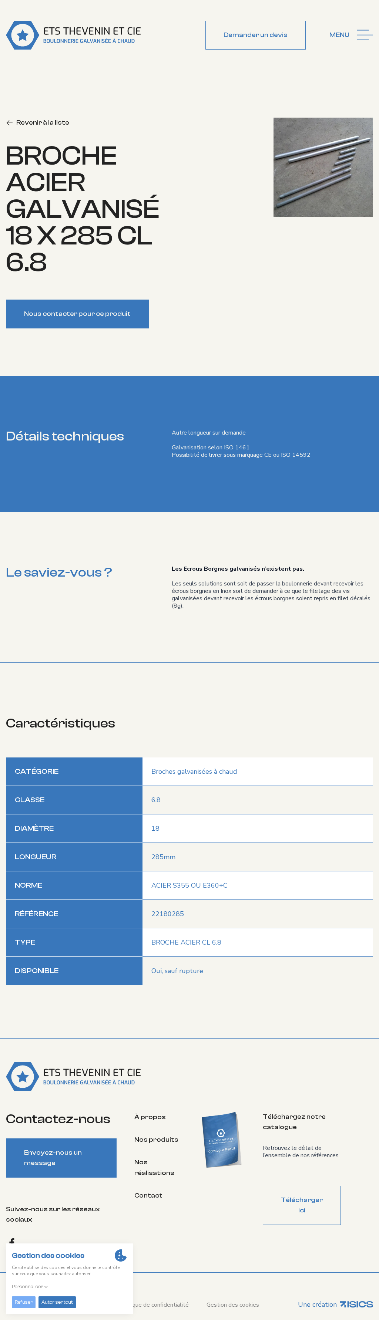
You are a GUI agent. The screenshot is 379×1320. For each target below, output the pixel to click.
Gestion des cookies (233, 1305)
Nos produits (156, 1140)
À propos (150, 1117)
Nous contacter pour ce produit (77, 314)
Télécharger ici (302, 1205)
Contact (148, 1195)
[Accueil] (73, 35)
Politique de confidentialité (153, 1305)
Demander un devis (256, 35)
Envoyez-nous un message (53, 1158)
